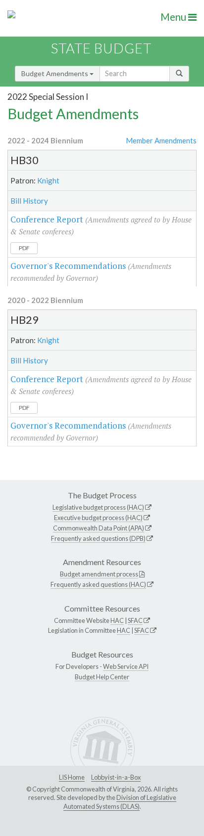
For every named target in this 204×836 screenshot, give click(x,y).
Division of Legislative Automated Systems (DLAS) (119, 801)
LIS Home (72, 777)
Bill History (29, 200)
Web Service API (126, 666)
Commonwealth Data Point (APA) (98, 528)
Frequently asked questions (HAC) (98, 584)
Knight (48, 180)
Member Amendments (161, 140)
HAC (117, 620)
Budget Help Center (102, 677)
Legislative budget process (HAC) (98, 507)
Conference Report (46, 219)
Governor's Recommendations (68, 265)
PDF (24, 248)
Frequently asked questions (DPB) (98, 538)
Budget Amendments (55, 73)
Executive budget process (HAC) (98, 518)
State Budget (101, 48)
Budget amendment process (99, 574)
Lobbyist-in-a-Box (116, 777)
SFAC (135, 620)
